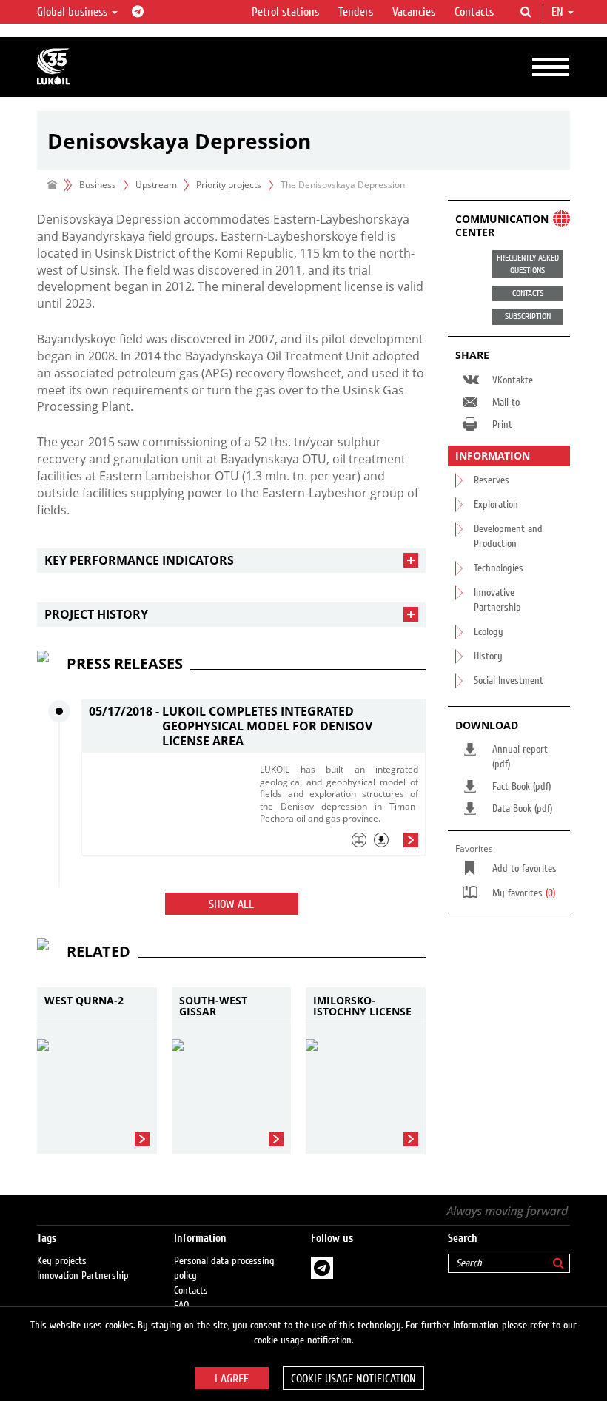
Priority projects (228, 184)
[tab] (231, 560)
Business (97, 184)
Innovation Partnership (83, 1276)
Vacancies (413, 12)
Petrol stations (285, 12)
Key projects (62, 1261)
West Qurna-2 (84, 1001)
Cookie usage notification (353, 1378)
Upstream (156, 184)
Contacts (474, 12)
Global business (73, 12)
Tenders (355, 12)
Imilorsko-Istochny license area (362, 1006)
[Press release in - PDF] (381, 840)
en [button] (558, 12)
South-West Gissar (213, 1006)
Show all (231, 904)
